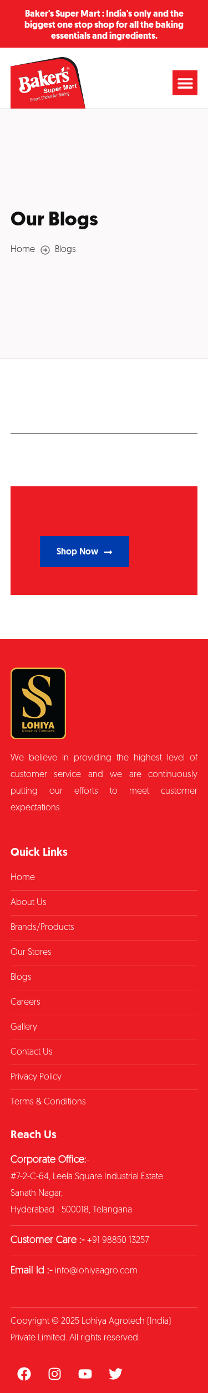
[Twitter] (116, 1373)
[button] (185, 82)
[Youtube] (85, 1373)
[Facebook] (24, 1373)
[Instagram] (55, 1373)
